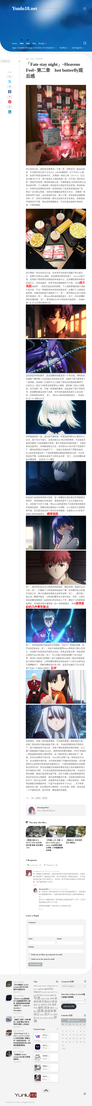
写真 (37, 998)
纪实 (37, 1018)
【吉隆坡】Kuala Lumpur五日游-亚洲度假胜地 (21, 1057)
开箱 (49, 1005)
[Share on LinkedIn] (10, 109)
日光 (56, 1008)
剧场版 (38, 798)
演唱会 (42, 1015)
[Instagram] (84, 8)
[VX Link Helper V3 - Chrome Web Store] (37, 1039)
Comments (35, 865)
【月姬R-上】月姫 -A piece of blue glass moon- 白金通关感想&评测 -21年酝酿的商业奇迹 (54, 845)
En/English (76, 48)
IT (54, 992)
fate (33, 798)
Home (14, 43)
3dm (34, 43)
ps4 (35, 995)
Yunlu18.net (24, 8)
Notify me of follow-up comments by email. (47, 955)
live (57, 992)
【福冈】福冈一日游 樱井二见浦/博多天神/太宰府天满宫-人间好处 (22, 1022)
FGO (56, 986)
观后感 (45, 798)
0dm (21, 43)
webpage (46, 995)
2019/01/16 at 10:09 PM (60, 889)
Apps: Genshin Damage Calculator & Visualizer (33, 48)
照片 (47, 1014)
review (39, 995)
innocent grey (46, 992)
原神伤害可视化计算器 (45, 1000)
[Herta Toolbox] (37, 1080)
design (49, 986)
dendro (44, 986)
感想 (54, 1004)
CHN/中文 (39, 59)
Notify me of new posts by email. (43, 959)
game (41, 988)
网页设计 (45, 1018)
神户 (51, 1015)
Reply (35, 885)
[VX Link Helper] (37, 1049)
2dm (28, 43)
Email (60, 939)
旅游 (47, 1007)
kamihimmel (37, 871)
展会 (35, 1005)
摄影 (41, 1007)
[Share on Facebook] (10, 89)
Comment (32, 922)
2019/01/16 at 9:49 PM (52, 871)
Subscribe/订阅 (68, 1006)
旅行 (52, 1008)
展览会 (44, 1005)
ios (52, 992)
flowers (36, 989)
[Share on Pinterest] (10, 99)
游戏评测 (50, 1011)
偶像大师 (53, 995)
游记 (36, 1014)
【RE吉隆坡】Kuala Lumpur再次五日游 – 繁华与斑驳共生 (21, 987)
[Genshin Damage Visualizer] (37, 1059)
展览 (39, 1005)
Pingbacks (51, 865)
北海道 (47, 999)
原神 (52, 999)
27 (73, 1042)
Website (31, 947)
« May (63, 1049)
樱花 (35, 1011)
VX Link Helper (49, 1045)
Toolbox (63, 48)
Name (31, 939)
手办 (36, 1008)
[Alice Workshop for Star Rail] (37, 1070)
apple (35, 986)
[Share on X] (10, 79)
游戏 (40, 1011)
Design (41, 43)
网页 (41, 1018)
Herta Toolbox (49, 1076)
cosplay (40, 986)
